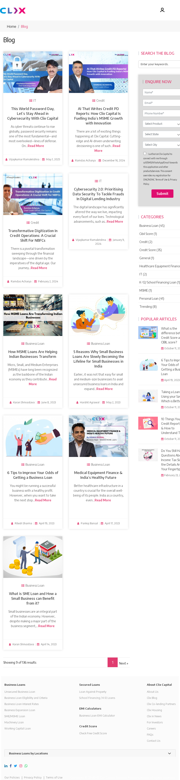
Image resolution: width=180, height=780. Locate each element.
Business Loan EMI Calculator (97, 715)
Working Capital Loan (17, 728)
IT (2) (143, 274)
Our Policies (12, 777)
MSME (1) (145, 290)
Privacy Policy (32, 777)
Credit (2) (145, 242)
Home (11, 26)
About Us (152, 691)
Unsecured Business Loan (19, 691)
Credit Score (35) (150, 250)
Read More (36, 146)
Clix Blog (152, 698)
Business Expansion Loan (19, 710)
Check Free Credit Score (93, 733)
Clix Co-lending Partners (161, 704)
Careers (151, 728)
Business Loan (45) (152, 225)
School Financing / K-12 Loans (97, 698)
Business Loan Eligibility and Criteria (25, 698)
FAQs (150, 734)
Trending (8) (148, 306)
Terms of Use (54, 777)
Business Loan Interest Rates (21, 704)
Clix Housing (154, 710)
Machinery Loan (14, 722)
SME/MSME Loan (14, 716)
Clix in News (154, 716)
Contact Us (153, 740)
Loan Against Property (92, 691)
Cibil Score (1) (148, 234)
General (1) (146, 258)
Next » (123, 663)
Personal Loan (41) (151, 298)
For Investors (155, 722)
